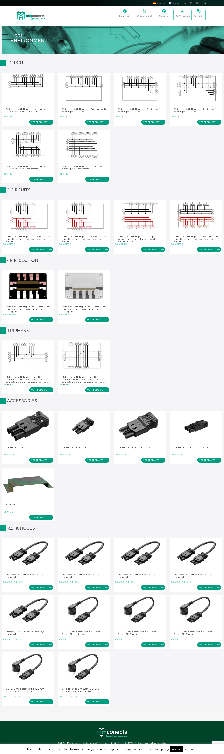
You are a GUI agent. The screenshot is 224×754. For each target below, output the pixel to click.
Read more (190, 749)
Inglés (175, 3)
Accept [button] (176, 749)
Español (161, 3)
